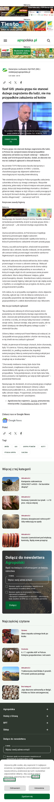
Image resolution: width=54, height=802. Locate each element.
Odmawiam (15, 788)
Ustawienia (39, 788)
